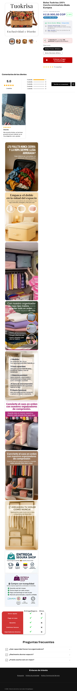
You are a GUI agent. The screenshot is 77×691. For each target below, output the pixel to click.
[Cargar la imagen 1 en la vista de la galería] (12, 41)
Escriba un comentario (61, 84)
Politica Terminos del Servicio (50, 675)
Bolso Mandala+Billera (53, 53)
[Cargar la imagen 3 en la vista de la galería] (24, 41)
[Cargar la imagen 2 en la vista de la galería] (18, 41)
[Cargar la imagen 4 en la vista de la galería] (31, 41)
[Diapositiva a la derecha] (36, 41)
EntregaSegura (29, 689)
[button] (38, 649)
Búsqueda (20, 675)
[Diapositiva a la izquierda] (7, 41)
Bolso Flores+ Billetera (53, 49)
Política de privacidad (32, 675)
